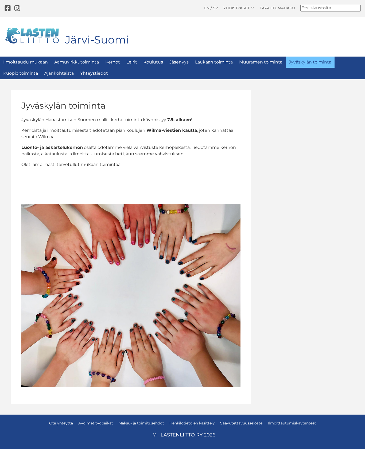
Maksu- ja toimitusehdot (141, 423)
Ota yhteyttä (61, 423)
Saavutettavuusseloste (241, 423)
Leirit (131, 62)
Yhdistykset (237, 8)
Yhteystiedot (94, 73)
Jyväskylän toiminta (310, 62)
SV (215, 8)
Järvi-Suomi (97, 39)
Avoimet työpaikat (95, 423)
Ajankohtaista (59, 73)
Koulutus (153, 62)
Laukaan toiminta (214, 62)
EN (206, 8)
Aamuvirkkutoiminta (76, 62)
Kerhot (112, 62)
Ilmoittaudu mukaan (25, 62)
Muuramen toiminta (260, 62)
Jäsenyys (179, 62)
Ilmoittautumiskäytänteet (292, 423)
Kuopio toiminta (20, 73)
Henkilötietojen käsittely (192, 423)
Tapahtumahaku (277, 8)
